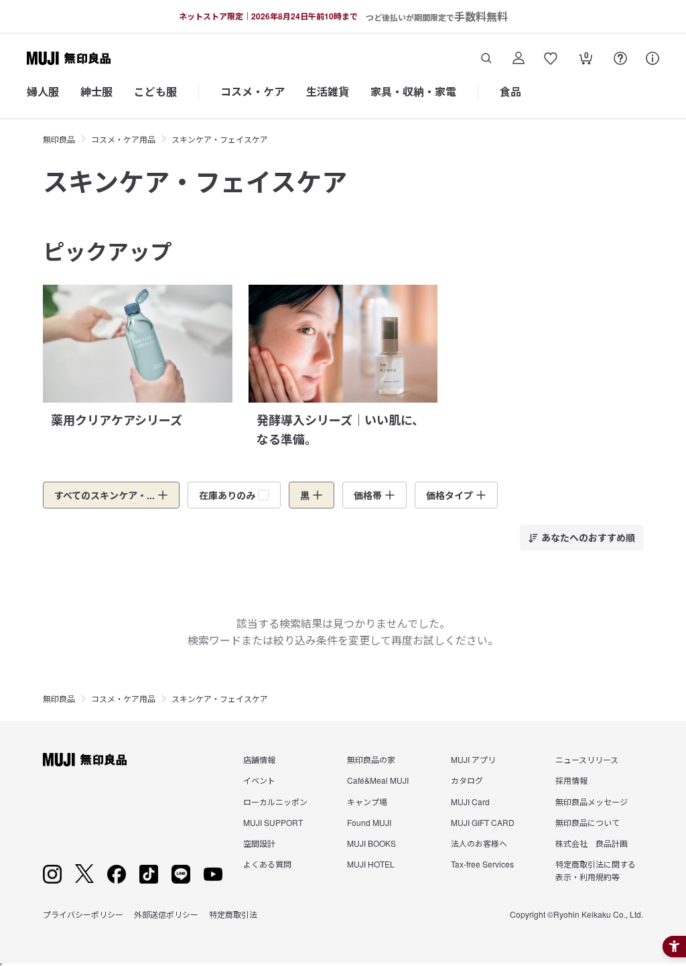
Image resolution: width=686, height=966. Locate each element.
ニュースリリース (586, 759)
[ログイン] (518, 58)
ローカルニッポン (275, 801)
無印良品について (587, 822)
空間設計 (259, 843)
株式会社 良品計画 (591, 843)
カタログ (467, 780)
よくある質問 (267, 864)
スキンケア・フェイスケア (220, 139)
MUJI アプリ (473, 759)
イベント (259, 780)
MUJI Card (470, 801)
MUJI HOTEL (371, 864)
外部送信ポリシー (166, 914)
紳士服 (96, 91)
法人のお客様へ (479, 843)
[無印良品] (85, 759)
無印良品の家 (371, 759)
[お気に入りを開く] (550, 58)
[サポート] (652, 58)
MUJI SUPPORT (273, 822)
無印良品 (59, 139)
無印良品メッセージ (591, 801)
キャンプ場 (367, 801)
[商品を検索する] (486, 58)
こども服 (155, 91)
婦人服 (43, 91)
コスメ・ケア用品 (123, 139)
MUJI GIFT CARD (482, 822)
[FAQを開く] (620, 58)
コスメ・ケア (252, 91)
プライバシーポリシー (83, 914)
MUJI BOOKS (371, 843)
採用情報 (571, 780)
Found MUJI (369, 822)
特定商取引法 (233, 914)
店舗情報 (259, 759)
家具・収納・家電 (413, 91)
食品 (510, 91)
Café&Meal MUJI (378, 780)
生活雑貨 (327, 91)
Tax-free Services (482, 864)
